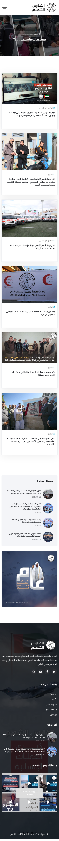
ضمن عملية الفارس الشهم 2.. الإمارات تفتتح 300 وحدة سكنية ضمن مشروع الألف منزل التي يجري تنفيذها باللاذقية (31, 441)
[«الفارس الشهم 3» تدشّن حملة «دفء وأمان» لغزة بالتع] (48, 802)
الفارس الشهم (16, 834)
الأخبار (50, 108)
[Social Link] (54, 671)
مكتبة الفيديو (51, 709)
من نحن (53, 715)
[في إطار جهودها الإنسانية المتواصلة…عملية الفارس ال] (10, 783)
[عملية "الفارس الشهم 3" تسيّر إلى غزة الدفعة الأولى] (29, 783)
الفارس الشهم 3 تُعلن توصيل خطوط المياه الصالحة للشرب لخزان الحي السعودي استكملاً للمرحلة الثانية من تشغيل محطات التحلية (30, 182)
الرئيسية (37, 34)
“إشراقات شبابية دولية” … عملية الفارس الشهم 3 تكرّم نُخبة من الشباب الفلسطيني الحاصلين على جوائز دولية (25, 506)
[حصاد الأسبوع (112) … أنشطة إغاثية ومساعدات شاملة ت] (10, 802)
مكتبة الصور (52, 704)
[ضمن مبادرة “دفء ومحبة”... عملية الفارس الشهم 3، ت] (29, 802)
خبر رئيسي (43, 108)
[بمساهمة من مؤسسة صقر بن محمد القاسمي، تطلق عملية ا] (48, 783)
